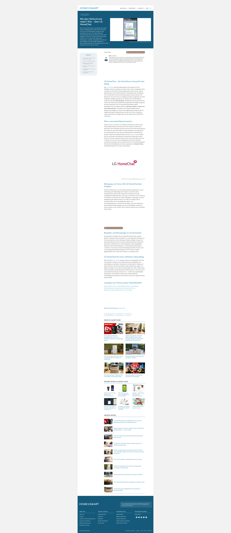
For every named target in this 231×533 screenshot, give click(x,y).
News (147, 8)
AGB (145, 530)
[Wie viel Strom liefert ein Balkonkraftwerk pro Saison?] (108, 459)
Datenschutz (149, 530)
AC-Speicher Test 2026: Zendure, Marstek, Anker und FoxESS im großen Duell (127, 444)
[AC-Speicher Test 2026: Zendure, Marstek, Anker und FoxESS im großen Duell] (108, 444)
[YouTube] (139, 517)
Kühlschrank (133, 134)
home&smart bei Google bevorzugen (136, 52)
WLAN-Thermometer (122, 523)
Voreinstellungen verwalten (130, 530)
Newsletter (138, 514)
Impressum (138, 530)
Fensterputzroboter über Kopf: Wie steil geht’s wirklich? (135, 356)
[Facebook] (137, 517)
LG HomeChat (110, 87)
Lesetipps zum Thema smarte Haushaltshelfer (88, 72)
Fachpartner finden (84, 525)
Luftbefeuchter (102, 514)
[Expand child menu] (136, 8)
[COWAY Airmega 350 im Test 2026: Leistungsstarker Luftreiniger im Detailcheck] (114, 349)
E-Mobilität (140, 8)
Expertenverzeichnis (84, 521)
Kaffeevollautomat (121, 516)
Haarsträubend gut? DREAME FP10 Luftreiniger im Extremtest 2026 (113, 375)
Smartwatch (101, 523)
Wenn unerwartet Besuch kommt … (89, 61)
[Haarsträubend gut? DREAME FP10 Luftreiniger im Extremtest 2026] (114, 368)
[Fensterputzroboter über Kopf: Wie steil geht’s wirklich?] (135, 349)
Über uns (81, 514)
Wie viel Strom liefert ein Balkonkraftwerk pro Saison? (128, 459)
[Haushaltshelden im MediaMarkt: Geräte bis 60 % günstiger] (135, 368)
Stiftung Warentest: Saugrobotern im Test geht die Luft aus (119, 288)
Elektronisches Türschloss (123, 521)
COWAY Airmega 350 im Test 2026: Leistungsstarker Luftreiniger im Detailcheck (113, 357)
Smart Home (123, 8)
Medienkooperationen (85, 523)
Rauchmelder (119, 514)
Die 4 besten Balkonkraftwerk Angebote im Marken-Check (129, 482)
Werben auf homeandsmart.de (87, 518)
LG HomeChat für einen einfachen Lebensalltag (89, 69)
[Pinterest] (141, 517)
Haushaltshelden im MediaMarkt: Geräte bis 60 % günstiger (134, 375)
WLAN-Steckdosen (103, 521)
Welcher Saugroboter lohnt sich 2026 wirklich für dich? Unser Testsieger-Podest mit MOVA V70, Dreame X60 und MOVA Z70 (134, 338)
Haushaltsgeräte (84, 14)
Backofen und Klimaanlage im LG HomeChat (89, 66)
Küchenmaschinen (121, 518)
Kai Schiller (113, 55)
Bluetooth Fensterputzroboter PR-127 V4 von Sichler (118, 290)
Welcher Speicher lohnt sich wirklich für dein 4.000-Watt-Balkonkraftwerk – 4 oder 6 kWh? (129, 429)
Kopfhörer (100, 518)
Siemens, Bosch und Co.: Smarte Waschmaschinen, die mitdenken (121, 286)
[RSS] (146, 517)
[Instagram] (144, 517)
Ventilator (100, 516)
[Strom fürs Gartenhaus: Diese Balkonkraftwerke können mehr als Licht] (108, 436)
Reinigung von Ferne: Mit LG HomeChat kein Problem (88, 63)
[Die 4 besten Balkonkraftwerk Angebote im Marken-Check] (108, 482)
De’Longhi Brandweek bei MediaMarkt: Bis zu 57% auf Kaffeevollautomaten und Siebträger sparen (113, 338)
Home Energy (131, 8)
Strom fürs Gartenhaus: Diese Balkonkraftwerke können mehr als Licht (128, 436)
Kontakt (81, 516)
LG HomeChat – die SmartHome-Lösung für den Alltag (89, 58)
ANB (142, 530)
